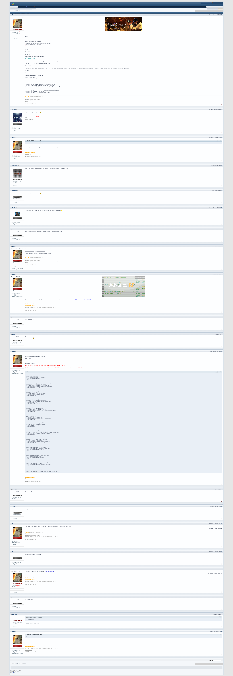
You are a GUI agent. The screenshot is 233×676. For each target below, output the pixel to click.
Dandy (13, 334)
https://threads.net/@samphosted (53, 90)
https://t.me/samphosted (51, 85)
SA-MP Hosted (30, 6)
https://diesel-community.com (46, 92)
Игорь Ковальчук (17, 671)
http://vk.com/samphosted (49, 571)
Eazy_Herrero (14, 614)
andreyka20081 (15, 165)
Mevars (13, 551)
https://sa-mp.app (41, 91)
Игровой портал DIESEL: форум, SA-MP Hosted (19, 9)
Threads (45, 90)
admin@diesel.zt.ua (31, 363)
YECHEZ (14, 506)
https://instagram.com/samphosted (54, 87)
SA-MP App (37, 6)
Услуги (34, 9)
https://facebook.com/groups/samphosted (54, 86)
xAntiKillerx (14, 190)
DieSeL (13, 14)
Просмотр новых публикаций (212, 9)
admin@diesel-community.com (33, 78)
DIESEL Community (28, 101)
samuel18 (14, 489)
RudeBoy (14, 207)
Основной (30, 9)
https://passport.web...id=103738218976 (53, 367)
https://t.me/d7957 (32, 77)
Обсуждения (14, 6)
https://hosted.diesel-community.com (48, 84)
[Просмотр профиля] (15, 14)
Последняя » (24, 10)
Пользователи (22, 6)
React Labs (27, 99)
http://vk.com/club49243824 (40, 251)
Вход (202, 2)
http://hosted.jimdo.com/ (29, 251)
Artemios (14, 109)
